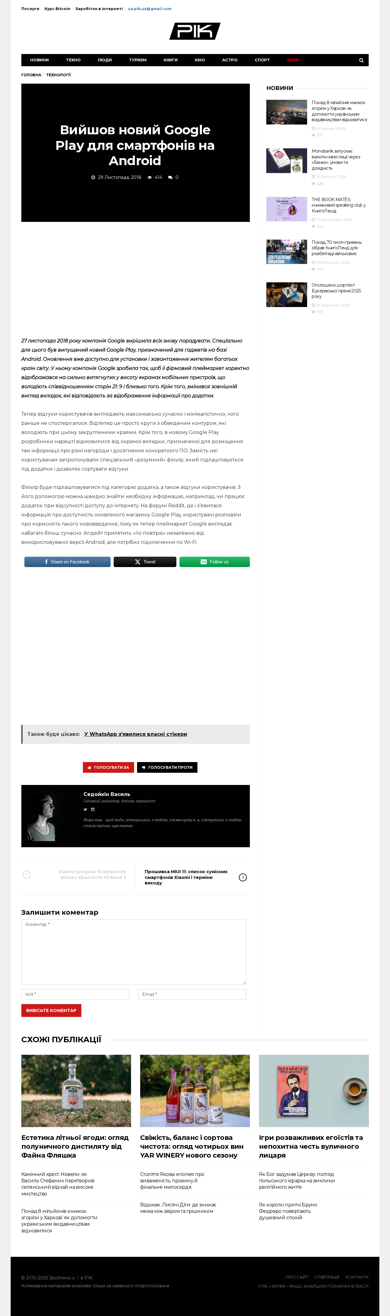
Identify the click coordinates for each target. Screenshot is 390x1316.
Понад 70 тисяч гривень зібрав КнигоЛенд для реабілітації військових (336, 248)
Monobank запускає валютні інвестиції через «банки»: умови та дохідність (336, 159)
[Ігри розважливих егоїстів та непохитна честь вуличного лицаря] (314, 1091)
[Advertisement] (135, 278)
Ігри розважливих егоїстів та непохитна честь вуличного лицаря (311, 1146)
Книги (171, 59)
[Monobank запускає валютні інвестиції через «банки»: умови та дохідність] (286, 160)
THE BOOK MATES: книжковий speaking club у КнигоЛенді (339, 205)
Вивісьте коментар (51, 1010)
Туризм (138, 59)
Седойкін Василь (106, 794)
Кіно (200, 59)
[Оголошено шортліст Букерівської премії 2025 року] (286, 294)
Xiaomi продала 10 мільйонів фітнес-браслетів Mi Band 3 (92, 874)
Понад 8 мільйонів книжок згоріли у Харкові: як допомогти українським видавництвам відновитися (339, 111)
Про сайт (297, 1276)
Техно (73, 59)
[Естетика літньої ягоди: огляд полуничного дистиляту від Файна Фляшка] (76, 1091)
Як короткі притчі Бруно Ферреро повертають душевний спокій (288, 1211)
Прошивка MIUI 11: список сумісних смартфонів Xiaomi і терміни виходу (186, 877)
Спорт (262, 59)
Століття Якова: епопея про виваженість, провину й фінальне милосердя (172, 1180)
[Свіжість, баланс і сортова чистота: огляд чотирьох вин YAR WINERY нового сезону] (195, 1091)
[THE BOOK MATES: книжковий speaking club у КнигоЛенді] (286, 209)
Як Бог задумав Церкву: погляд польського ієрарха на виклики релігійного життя (297, 1180)
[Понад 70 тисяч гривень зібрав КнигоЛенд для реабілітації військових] (286, 252)
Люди (105, 59)
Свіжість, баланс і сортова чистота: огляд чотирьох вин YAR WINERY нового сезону (192, 1146)
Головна (31, 75)
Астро (230, 59)
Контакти (357, 1276)
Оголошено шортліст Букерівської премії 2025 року (336, 290)
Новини (39, 59)
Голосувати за (111, 767)
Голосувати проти (170, 767)
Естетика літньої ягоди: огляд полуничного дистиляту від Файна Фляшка (75, 1146)
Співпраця (326, 1276)
